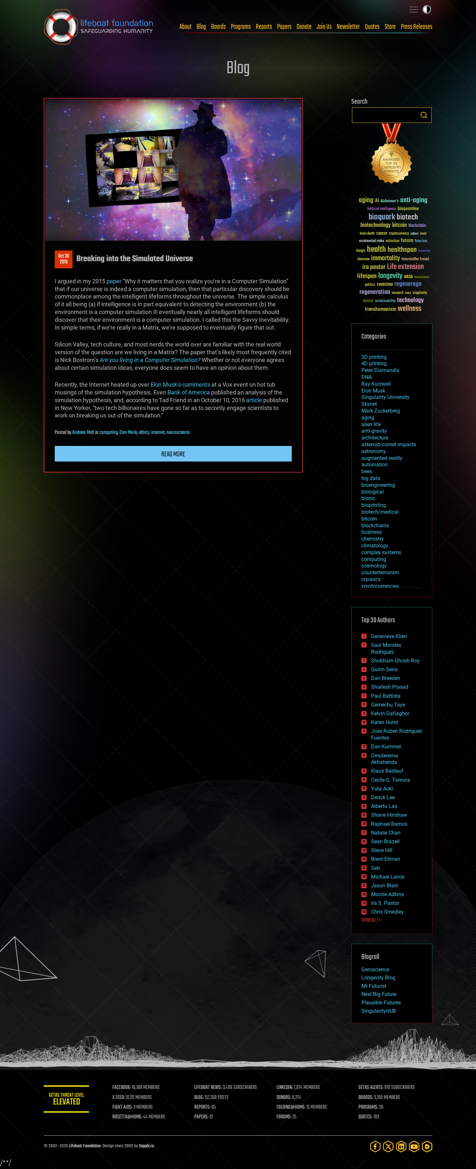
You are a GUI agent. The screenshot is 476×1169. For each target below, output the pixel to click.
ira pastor (373, 267)
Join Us (324, 27)
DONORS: (284, 1097)
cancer (381, 233)
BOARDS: (365, 1097)
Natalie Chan (386, 833)
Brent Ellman (385, 859)
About (185, 27)
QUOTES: (365, 1117)
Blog (201, 27)
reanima (385, 284)
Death (423, 234)
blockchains (375, 525)
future (407, 241)
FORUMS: (284, 1117)
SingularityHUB (378, 1011)
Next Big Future (378, 994)
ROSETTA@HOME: (127, 1117)
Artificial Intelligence (381, 209)
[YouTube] (414, 1146)
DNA (366, 377)
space (368, 300)
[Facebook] (375, 1146)
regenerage (408, 284)
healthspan (402, 250)
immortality (385, 258)
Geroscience (375, 969)
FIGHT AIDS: (122, 1107)
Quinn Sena (384, 669)
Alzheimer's (389, 201)
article (254, 400)
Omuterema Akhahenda (384, 759)
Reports (264, 27)
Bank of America (188, 392)
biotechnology (375, 225)
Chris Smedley (387, 912)
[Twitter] (388, 1146)
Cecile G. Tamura (390, 780)
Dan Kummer (386, 746)
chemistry (372, 539)
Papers (284, 27)
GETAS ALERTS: (370, 1087)
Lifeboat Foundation (85, 1146)
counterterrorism (380, 572)
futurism (421, 241)
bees (366, 471)
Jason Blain (384, 886)
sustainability (385, 301)
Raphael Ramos (389, 824)
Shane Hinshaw (389, 815)
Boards (218, 27)
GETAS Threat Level (66, 1100)
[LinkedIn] (401, 1146)
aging (366, 200)
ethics (144, 432)
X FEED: (118, 1097)
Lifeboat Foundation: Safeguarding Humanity (99, 27)
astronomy (373, 451)
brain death (367, 234)
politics (370, 285)
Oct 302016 (63, 259)
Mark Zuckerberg (380, 411)
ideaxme (363, 259)
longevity (390, 276)
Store (390, 27)
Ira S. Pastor (385, 903)
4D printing (374, 363)
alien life (371, 424)
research (397, 293)
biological (372, 492)
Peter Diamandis (380, 370)
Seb (375, 868)
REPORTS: (202, 1107)
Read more (173, 454)
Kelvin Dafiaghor (390, 713)
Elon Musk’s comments (180, 384)
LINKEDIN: (285, 1087)
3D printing (374, 357)
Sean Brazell (385, 841)
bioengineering (378, 485)
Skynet (369, 404)
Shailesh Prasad (389, 687)
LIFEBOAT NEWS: (208, 1087)
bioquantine (408, 208)
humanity (424, 251)
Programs (241, 27)
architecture (374, 438)
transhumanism (380, 309)
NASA (408, 277)
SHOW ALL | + (371, 920)
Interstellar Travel (415, 259)
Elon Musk (128, 432)
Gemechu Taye (388, 705)
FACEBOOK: (121, 1087)
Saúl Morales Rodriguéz (386, 648)
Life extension (405, 267)
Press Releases (416, 27)
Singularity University (385, 397)
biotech (407, 217)
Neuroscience (421, 277)
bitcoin (399, 225)
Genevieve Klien (389, 636)
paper (114, 281)
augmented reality (381, 458)
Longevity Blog (378, 978)
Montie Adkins (387, 894)
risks (408, 293)
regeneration (374, 292)
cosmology (374, 566)
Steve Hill (381, 850)
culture (414, 234)
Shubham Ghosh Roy (395, 661)
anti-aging (413, 200)
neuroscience (177, 432)
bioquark (381, 217)
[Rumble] (427, 1146)
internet (157, 432)
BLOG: (199, 1097)
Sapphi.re (146, 1146)
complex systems (381, 552)
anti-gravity (374, 431)
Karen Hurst (384, 722)
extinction (392, 241)
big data (370, 478)
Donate (304, 27)
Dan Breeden (385, 678)
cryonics (370, 579)
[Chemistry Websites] (391, 155)
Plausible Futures (381, 1002)
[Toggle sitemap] (413, 9)
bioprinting (373, 505)
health (376, 249)
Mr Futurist (373, 986)
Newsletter (348, 27)
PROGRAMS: (368, 1107)
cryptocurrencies (380, 586)
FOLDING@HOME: (291, 1107)
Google (360, 251)
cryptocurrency (399, 234)
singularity (420, 293)
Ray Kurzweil (376, 384)
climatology (374, 546)
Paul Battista (386, 696)
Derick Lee (383, 797)
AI (377, 201)
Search (424, 115)
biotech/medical (380, 512)
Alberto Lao (384, 806)
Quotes (372, 27)
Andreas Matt (83, 432)
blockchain (417, 225)
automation (374, 465)
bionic (368, 498)
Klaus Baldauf (387, 771)
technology (410, 300)
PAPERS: (201, 1117)
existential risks (371, 241)
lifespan (367, 276)
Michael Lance (387, 877)
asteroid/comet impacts (388, 444)
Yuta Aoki (382, 789)
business (371, 532)
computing (108, 432)
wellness (409, 309)
